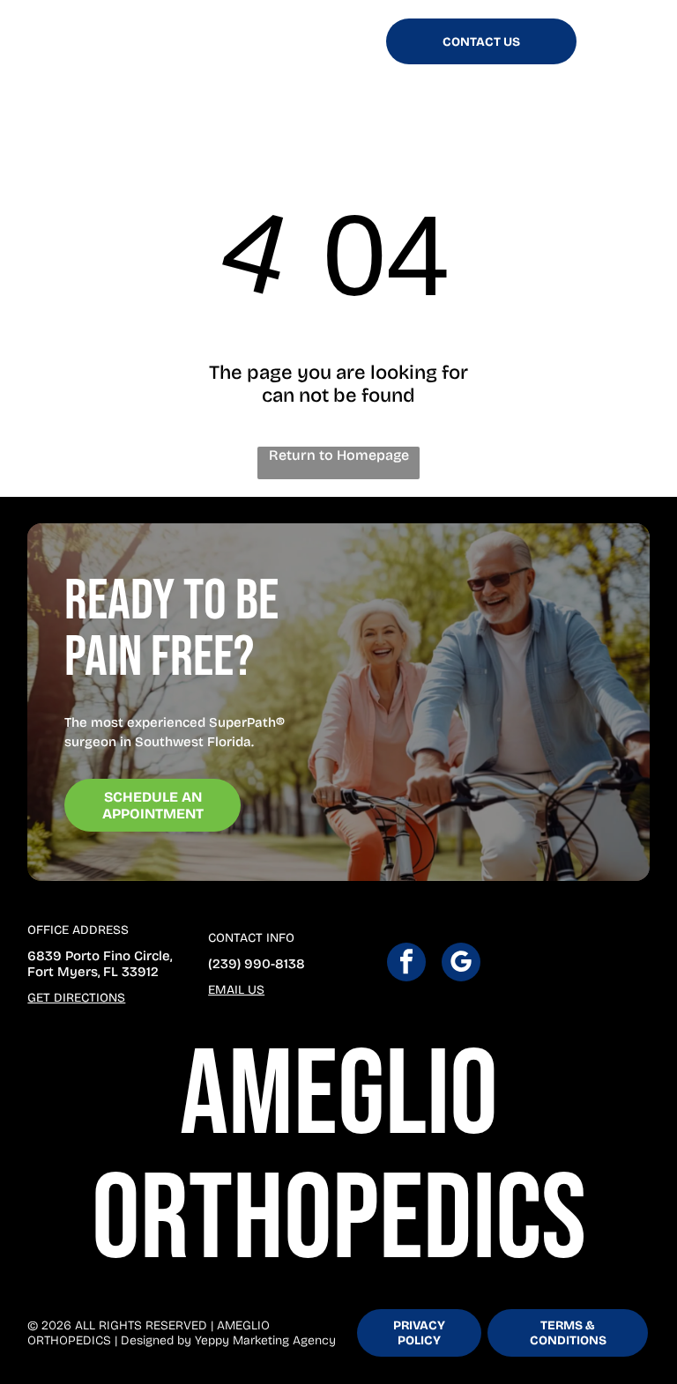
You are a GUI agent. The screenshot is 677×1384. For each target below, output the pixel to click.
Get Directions (76, 997)
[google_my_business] (461, 964)
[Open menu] (609, 41)
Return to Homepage (339, 455)
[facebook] (406, 964)
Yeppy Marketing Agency (265, 1340)
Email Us (236, 989)
